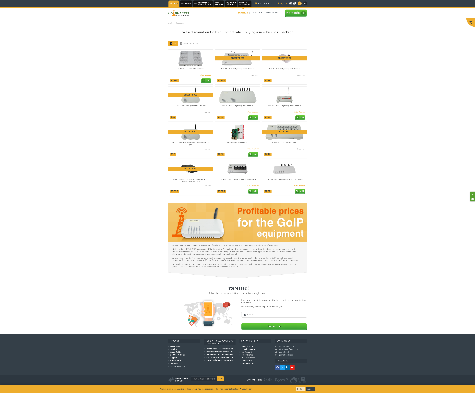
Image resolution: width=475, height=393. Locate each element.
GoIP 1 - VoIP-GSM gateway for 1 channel (190, 106)
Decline (300, 389)
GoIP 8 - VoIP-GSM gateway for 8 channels (237, 106)
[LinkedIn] (287, 367)
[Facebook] (277, 367)
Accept (310, 389)
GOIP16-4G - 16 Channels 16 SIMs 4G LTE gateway (237, 179)
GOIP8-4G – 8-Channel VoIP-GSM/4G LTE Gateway (284, 179)
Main (172, 23)
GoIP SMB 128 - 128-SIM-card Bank (191, 69)
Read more (254, 75)
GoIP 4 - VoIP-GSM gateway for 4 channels (284, 69)
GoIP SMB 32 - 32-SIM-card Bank (284, 142)
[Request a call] (472, 194)
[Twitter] (282, 367)
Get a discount (205, 75)
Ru (305, 3)
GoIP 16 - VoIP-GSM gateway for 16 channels (284, 106)
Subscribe (274, 326)
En (300, 3)
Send (220, 379)
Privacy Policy (246, 389)
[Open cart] (470, 22)
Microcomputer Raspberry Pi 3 (237, 142)
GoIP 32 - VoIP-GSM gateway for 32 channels (237, 69)
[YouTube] (292, 367)
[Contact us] (472, 198)
